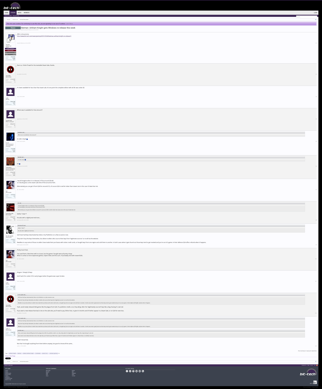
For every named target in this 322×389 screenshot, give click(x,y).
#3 (316, 96)
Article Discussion (16, 29)
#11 (316, 281)
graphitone (9, 120)
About (6, 372)
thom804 (8, 75)
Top (315, 365)
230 (14, 196)
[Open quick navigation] (315, 19)
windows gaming (53, 353)
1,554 (14, 218)
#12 (316, 313)
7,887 (14, 103)
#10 (316, 258)
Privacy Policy (315, 387)
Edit (59, 353)
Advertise (7, 377)
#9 (316, 244)
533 (14, 333)
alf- (7, 191)
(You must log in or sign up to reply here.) (307, 350)
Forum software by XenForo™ (16, 387)
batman (19, 353)
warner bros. (45, 353)
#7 (316, 189)
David (7, 143)
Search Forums (7, 15)
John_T (8, 328)
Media (19, 12)
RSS (317, 365)
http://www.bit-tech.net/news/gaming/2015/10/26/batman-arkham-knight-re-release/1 (44, 36)
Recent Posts (16, 15)
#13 (316, 346)
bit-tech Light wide (8, 365)
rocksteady (37, 353)
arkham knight (12, 353)
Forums (13, 12)
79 (14, 125)
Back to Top (8, 379)
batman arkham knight (28, 353)
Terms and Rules (307, 387)
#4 (316, 119)
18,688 (13, 58)
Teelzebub (8, 167)
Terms (6, 375)
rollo (7, 98)
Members (26, 12)
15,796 (13, 173)
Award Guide (8, 373)
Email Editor (8, 374)
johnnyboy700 (9, 213)
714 (14, 80)
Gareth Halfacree (29, 29)
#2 (316, 74)
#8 (316, 220)
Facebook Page (8, 378)
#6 (316, 166)
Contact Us (304, 365)
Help (308, 365)
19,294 (13, 150)
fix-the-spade (9, 236)
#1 (316, 43)
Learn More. (69, 23)
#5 (316, 141)
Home (6, 12)
